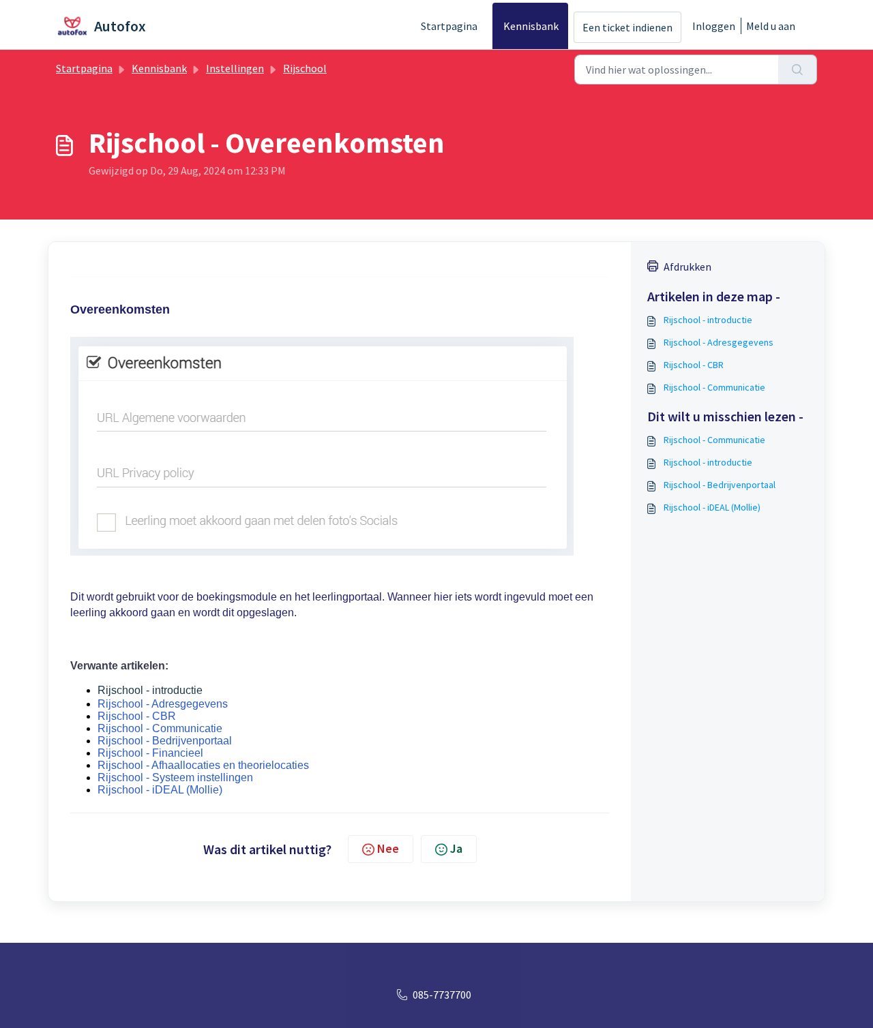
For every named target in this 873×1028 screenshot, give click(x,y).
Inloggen (713, 26)
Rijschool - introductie (150, 690)
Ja (456, 848)
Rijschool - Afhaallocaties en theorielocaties (203, 765)
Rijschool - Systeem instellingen (175, 777)
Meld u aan (770, 26)
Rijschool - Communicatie (160, 728)
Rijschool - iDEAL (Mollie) (160, 790)
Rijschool (305, 68)
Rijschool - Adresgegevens (163, 704)
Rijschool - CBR (137, 716)
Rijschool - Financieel (150, 753)
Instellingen (235, 68)
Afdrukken (687, 266)
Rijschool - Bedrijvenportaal (165, 740)
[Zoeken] (797, 70)
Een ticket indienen (627, 27)
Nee (388, 848)
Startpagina (449, 26)
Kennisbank (531, 26)
